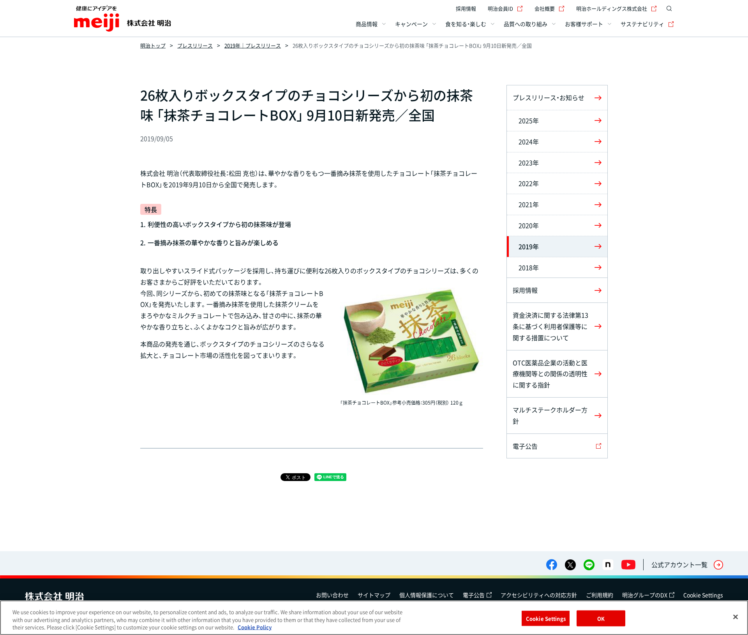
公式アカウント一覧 (679, 564)
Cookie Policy (255, 627)
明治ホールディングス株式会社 (611, 8)
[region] (374, 617)
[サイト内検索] (669, 8)
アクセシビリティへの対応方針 (539, 595)
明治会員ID (500, 8)
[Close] (735, 616)
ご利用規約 (599, 595)
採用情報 (466, 8)
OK (601, 618)
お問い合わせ (332, 595)
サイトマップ (374, 595)
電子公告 (474, 595)
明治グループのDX (644, 595)
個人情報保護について (426, 595)
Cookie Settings (703, 595)
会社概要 (545, 8)
